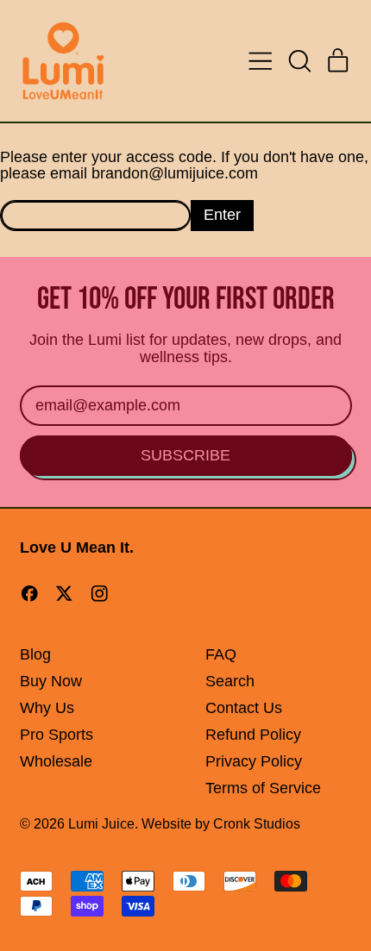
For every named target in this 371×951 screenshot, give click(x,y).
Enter (222, 214)
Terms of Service (263, 788)
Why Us (47, 707)
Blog (35, 654)
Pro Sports (56, 734)
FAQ (220, 654)
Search (230, 681)
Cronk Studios (256, 823)
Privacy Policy (253, 761)
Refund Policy (253, 734)
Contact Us (243, 707)
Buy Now (51, 681)
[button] (299, 61)
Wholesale (56, 761)
